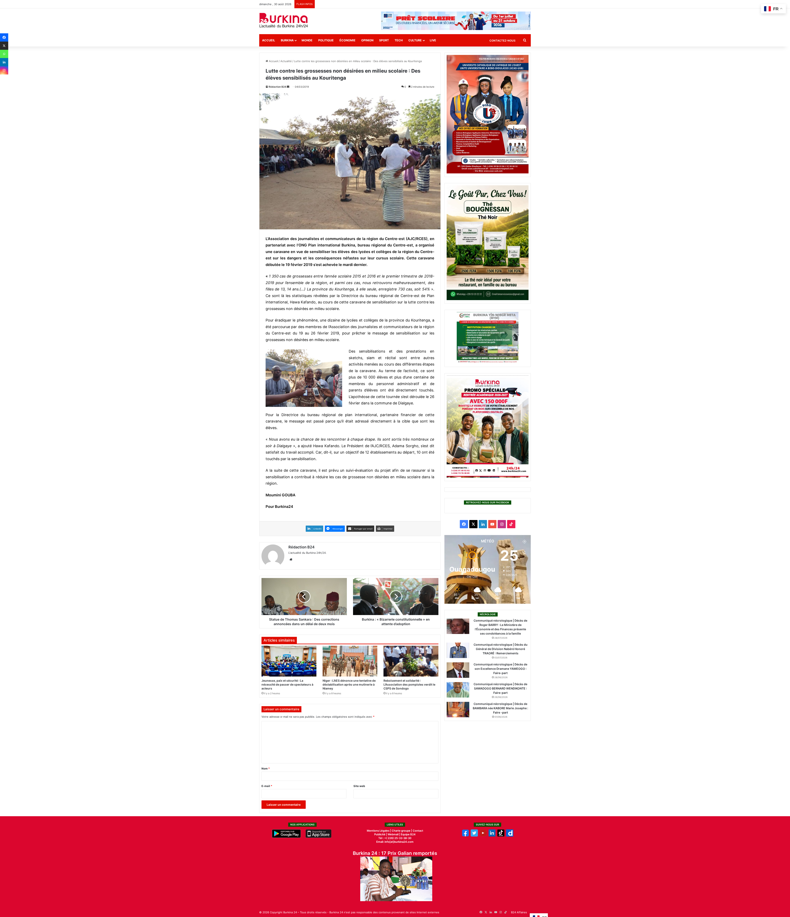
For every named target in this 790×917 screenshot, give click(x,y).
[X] (4, 46)
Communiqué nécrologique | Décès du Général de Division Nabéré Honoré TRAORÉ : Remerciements (500, 649)
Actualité (286, 61)
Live (433, 40)
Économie (347, 40)
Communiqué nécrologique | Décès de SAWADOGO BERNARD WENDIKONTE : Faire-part (500, 688)
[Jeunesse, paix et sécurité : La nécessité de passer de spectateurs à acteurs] (288, 661)
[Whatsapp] (4, 54)
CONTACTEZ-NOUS (502, 40)
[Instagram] (4, 70)
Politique (326, 40)
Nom (265, 768)
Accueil (268, 40)
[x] (474, 835)
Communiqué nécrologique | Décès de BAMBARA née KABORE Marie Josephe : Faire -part (500, 708)
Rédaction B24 (277, 86)
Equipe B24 (408, 834)
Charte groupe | (402, 830)
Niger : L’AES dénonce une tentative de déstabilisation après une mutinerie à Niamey (349, 684)
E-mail (266, 786)
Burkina (287, 40)
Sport (384, 40)
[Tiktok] (500, 835)
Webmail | (394, 834)
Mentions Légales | (379, 830)
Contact (418, 830)
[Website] (290, 559)
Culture (415, 40)
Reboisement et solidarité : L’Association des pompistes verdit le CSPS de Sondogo (409, 684)
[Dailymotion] (509, 835)
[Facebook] (4, 37)
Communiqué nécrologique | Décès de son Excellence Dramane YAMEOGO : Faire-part (500, 669)
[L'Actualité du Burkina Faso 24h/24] (283, 20)
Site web (359, 786)
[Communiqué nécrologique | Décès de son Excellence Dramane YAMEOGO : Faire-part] (458, 670)
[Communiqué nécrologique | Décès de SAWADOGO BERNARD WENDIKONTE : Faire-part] (458, 690)
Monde (307, 40)
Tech (399, 40)
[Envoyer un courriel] (288, 86)
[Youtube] (483, 835)
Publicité (379, 834)
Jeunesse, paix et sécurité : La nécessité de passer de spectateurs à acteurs (287, 684)
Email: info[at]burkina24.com (395, 841)
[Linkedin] (4, 62)
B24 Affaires (519, 912)
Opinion (367, 40)
